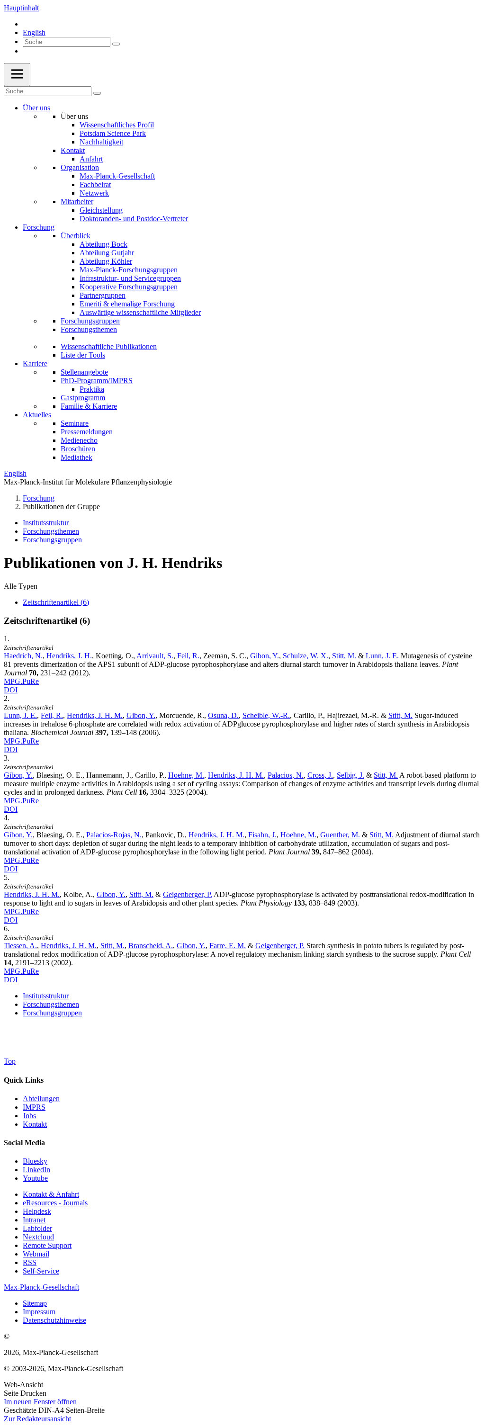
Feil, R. (188, 656)
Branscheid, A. (150, 946)
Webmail (36, 1254)
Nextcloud (38, 1237)
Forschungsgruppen (90, 321)
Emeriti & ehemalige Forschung (127, 304)
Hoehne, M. (186, 775)
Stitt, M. (344, 656)
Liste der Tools (83, 355)
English (34, 32)
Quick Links (24, 1080)
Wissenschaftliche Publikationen (109, 346)
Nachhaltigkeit (101, 142)
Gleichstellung (101, 210)
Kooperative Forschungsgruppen (129, 287)
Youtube (35, 1178)
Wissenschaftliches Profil (117, 125)
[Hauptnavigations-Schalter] (17, 74)
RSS (29, 1262)
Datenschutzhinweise (54, 1320)
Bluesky (35, 1161)
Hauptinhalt (21, 8)
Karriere (35, 363)
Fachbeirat (95, 184)
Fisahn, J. (262, 835)
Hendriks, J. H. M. (95, 715)
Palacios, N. (286, 775)
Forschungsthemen (89, 329)
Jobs (29, 1116)
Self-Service (41, 1271)
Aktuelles (37, 415)
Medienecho (79, 440)
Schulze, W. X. (305, 656)
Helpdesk (37, 1211)
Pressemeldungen (87, 432)
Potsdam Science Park (113, 133)
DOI (11, 690)
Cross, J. (320, 775)
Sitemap (35, 1303)
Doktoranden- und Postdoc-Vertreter (134, 219)
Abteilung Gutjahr (107, 253)
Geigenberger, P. (187, 894)
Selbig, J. (350, 775)
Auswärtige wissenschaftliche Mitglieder (140, 312)
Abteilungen (41, 1099)
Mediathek (76, 457)
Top (10, 1061)
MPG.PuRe (21, 681)
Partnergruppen (103, 295)
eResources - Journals (55, 1203)
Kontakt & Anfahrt (51, 1194)
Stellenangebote (84, 372)
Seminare (75, 423)
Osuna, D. (223, 715)
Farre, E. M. (227, 946)
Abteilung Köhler (106, 261)
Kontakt (73, 150)
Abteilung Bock (103, 244)
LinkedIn (36, 1170)
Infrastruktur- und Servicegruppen (130, 278)
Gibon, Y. (264, 656)
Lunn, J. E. (382, 656)
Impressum (39, 1312)
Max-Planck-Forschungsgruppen (129, 270)
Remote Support (47, 1245)
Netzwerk (94, 193)
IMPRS (34, 1107)
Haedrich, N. (23, 656)
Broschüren (78, 449)
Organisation (80, 167)
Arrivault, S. (154, 656)
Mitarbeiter (77, 201)
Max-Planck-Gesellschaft (117, 176)
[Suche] (116, 44)
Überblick (75, 236)
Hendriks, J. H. (69, 656)
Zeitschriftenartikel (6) (56, 602)
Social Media (24, 1143)
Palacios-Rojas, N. (114, 835)
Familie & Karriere (89, 406)
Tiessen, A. (20, 946)
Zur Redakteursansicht (37, 1419)
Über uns (36, 108)
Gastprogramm (83, 398)
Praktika (92, 389)
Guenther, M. (340, 835)
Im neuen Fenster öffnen (40, 1402)
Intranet (34, 1220)
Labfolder (37, 1228)
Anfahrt (91, 159)
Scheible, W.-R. (266, 715)
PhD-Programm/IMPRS (97, 381)
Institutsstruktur (46, 523)
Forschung (38, 227)
